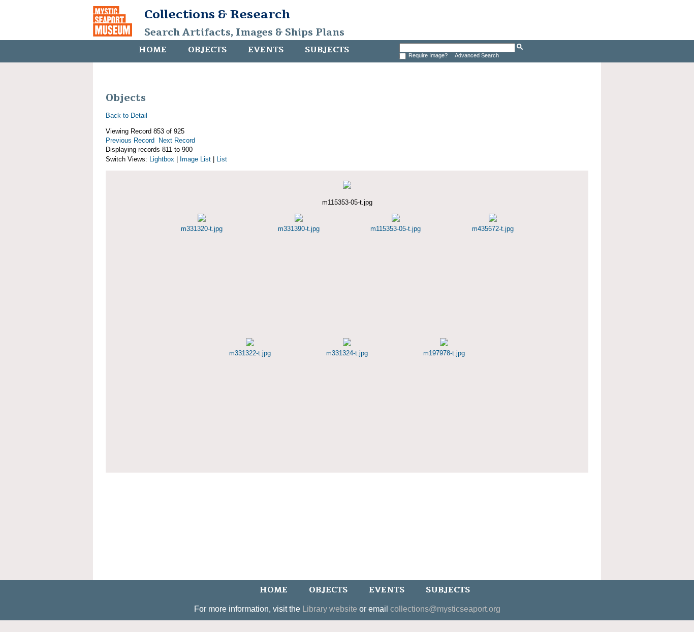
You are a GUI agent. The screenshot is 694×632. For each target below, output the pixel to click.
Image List (195, 159)
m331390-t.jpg (299, 228)
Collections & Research (217, 14)
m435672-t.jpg (493, 228)
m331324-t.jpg (347, 353)
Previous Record (130, 140)
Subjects (327, 49)
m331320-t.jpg (202, 228)
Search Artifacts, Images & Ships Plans (244, 32)
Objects (207, 49)
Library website (329, 609)
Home (153, 49)
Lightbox (161, 159)
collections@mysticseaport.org (445, 609)
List (221, 159)
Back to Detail (126, 115)
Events (265, 49)
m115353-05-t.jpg (395, 228)
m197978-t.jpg (444, 353)
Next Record (177, 140)
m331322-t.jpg (250, 353)
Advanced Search (477, 55)
